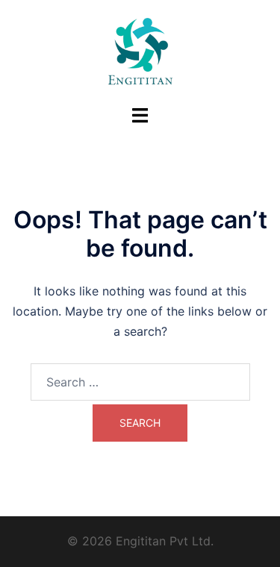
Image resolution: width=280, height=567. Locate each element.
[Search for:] (140, 382)
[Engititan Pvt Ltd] (140, 50)
